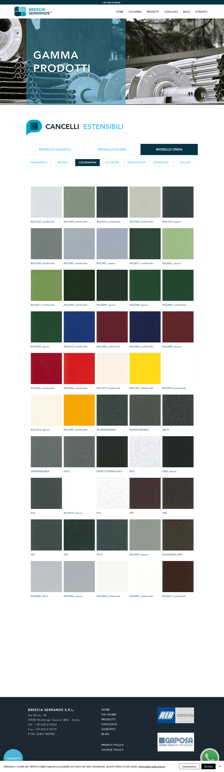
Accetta (208, 766)
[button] (63, 162)
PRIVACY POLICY (113, 744)
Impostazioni (189, 766)
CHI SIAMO (109, 714)
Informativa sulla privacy (151, 766)
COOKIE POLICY (113, 749)
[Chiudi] (220, 766)
